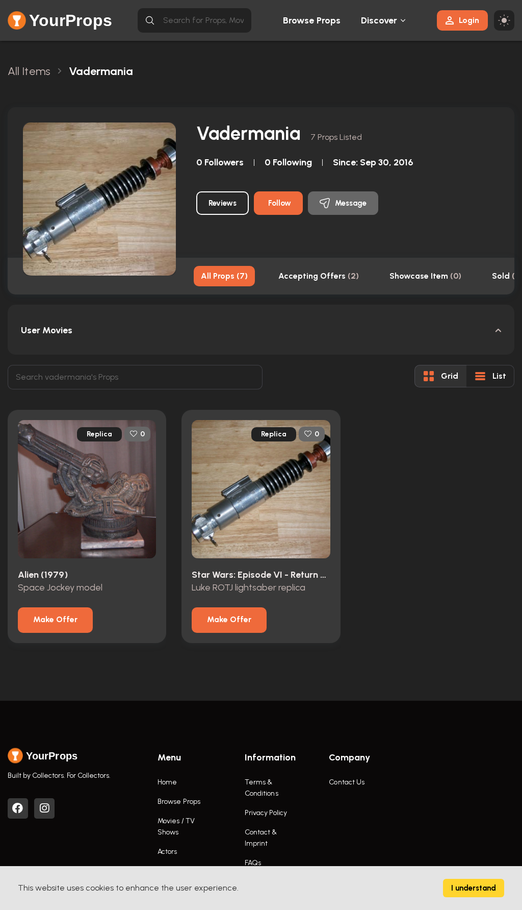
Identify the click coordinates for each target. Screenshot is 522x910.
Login (469, 20)
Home (167, 782)
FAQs (253, 862)
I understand (473, 888)
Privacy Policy (266, 812)
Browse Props (312, 20)
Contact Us (346, 782)
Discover (379, 20)
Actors (167, 851)
